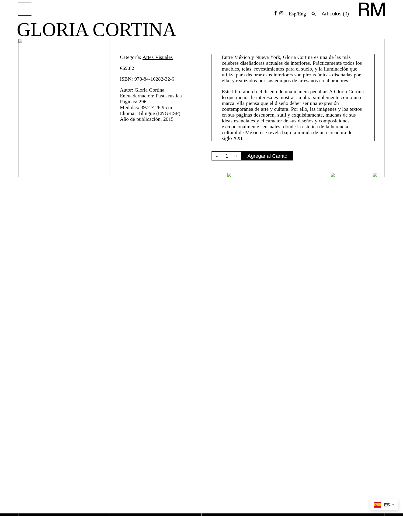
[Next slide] (376, 174)
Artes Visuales (157, 57)
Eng (302, 14)
